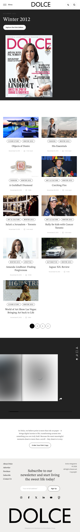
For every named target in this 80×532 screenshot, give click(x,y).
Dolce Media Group (49, 528)
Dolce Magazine (71, 464)
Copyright (73, 472)
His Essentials (59, 146)
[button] (7, 4)
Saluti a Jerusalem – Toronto (21, 224)
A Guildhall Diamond (20, 185)
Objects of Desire (21, 146)
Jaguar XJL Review (59, 267)
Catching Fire (59, 185)
